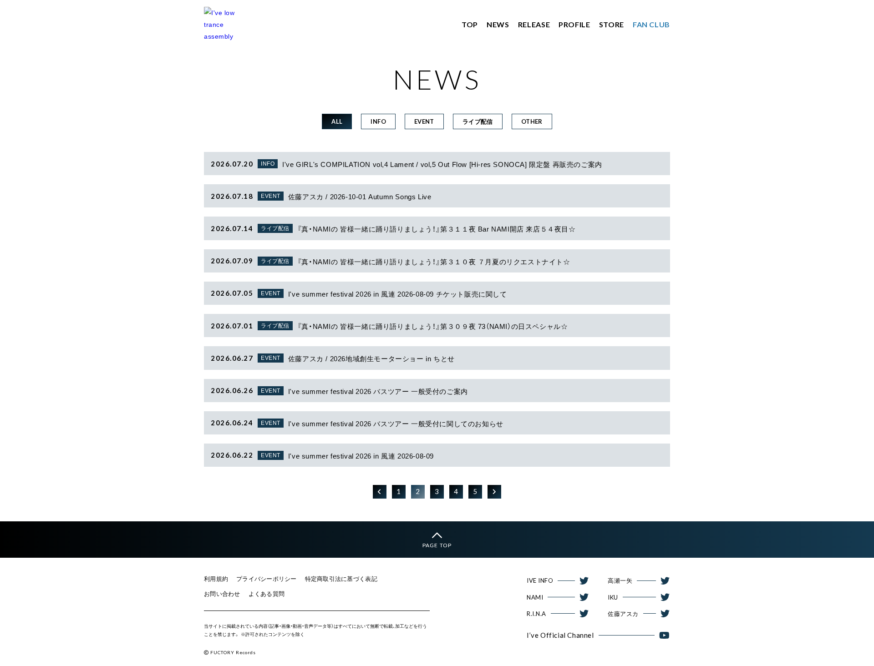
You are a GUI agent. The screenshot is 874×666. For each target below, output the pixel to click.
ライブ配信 (477, 121)
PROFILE (574, 24)
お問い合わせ (222, 594)
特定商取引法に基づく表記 (341, 579)
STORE (611, 24)
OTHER (532, 121)
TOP (470, 24)
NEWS (498, 24)
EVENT (424, 121)
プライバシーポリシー (266, 579)
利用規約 (216, 579)
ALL (336, 121)
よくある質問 (267, 594)
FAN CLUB (651, 24)
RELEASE (534, 24)
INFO (378, 121)
